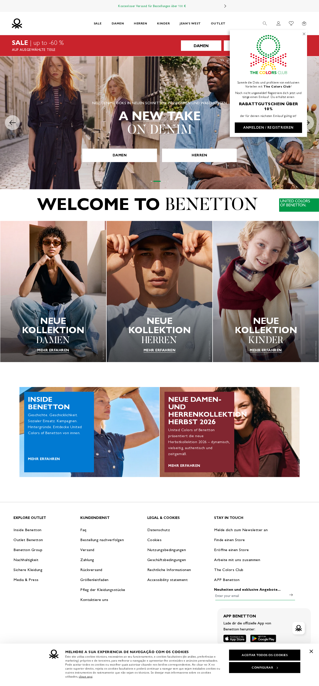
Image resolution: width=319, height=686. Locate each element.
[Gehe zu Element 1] (151, 181)
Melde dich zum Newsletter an (241, 529)
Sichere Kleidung (27, 569)
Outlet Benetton (28, 539)
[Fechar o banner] (311, 651)
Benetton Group (27, 549)
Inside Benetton (27, 529)
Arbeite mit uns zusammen (237, 559)
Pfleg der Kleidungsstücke (102, 589)
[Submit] (291, 595)
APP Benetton (226, 579)
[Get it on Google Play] (263, 638)
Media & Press (26, 579)
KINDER (163, 23)
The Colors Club (228, 569)
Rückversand (91, 569)
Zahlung (87, 559)
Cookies (154, 539)
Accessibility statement (167, 579)
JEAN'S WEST (190, 23)
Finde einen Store (229, 539)
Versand (87, 549)
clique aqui (85, 676)
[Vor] (225, 6)
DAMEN (118, 23)
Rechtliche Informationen (169, 569)
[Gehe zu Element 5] (167, 181)
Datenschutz (158, 529)
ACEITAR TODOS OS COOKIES (265, 655)
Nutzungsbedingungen (166, 549)
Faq (83, 529)
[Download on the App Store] (234, 638)
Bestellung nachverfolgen (102, 539)
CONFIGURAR (262, 667)
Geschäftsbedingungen (166, 559)
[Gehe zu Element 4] (165, 181)
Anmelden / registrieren (268, 127)
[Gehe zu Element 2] (157, 181)
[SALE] (159, 45)
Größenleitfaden (94, 579)
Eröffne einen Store (231, 549)
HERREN (140, 23)
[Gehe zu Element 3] (162, 181)
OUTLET (218, 23)
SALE (98, 23)
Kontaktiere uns (94, 599)
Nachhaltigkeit (25, 559)
